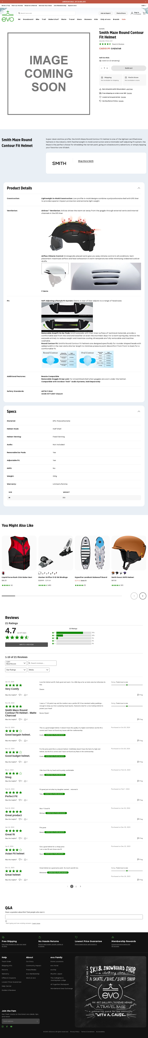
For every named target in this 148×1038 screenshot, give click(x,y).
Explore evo (72, 5)
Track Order (6, 961)
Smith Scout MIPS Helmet (122, 577)
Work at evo (31, 978)
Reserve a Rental (31, 5)
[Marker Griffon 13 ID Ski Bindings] (55, 553)
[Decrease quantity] (101, 68)
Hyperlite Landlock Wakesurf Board (91, 577)
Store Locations (56, 961)
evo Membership (32, 974)
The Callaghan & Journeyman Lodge (58, 979)
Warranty (5, 974)
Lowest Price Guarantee (11, 982)
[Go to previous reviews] (67, 886)
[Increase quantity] (107, 68)
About (29, 957)
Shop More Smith (86, 161)
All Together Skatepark (59, 984)
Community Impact (33, 965)
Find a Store (121, 13)
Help (4, 957)
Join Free (129, 89)
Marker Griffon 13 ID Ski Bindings (53, 577)
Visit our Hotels (17, 5)
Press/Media (31, 969)
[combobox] (46, 13)
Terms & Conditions (87, 1031)
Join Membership (60, 5)
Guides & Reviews (9, 990)
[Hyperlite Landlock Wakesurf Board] (92, 553)
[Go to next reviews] (80, 886)
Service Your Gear (45, 5)
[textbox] (74, 917)
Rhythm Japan (56, 974)
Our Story (29, 961)
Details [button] (129, 93)
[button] (73, 633)
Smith (101, 29)
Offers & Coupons (9, 978)
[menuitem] (19, 19)
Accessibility (100, 1031)
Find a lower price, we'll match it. (86, 944)
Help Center (6, 986)
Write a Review (27, 644)
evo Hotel (54, 965)
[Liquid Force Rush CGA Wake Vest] (19, 553)
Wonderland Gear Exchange (61, 988)
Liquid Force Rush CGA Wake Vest (17, 577)
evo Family (56, 957)
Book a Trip (6, 5)
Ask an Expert (106, 13)
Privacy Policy (74, 1031)
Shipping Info (7, 965)
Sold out (129, 68)
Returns (5, 969)
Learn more (36, 923)
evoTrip (53, 969)
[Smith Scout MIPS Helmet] (128, 553)
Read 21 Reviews (118, 44)
